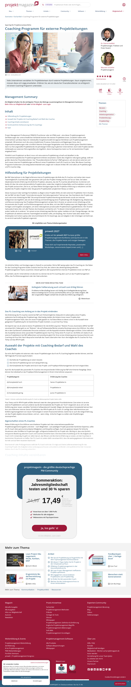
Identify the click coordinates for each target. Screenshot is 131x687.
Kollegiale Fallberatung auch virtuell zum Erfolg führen (57, 287)
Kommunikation (27, 589)
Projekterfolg (104, 121)
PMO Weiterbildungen (13, 651)
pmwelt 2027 (52, 231)
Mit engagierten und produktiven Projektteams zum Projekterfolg (63, 576)
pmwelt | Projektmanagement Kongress (19, 656)
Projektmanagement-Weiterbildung (18, 643)
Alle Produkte (51, 643)
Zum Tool (113, 566)
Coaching (102, 111)
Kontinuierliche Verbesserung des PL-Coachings (24, 125)
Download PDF (120, 90)
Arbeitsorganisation (106, 114)
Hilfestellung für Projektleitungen (19, 116)
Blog (88, 610)
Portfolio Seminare (12, 653)
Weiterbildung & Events (15, 638)
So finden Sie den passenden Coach (63, 579)
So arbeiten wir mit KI (95, 659)
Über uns (91, 638)
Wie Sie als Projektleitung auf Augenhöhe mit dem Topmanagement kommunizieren (67, 559)
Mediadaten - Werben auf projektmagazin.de (103, 651)
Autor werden (92, 653)
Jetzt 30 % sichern (120, 684)
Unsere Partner (92, 661)
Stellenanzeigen (93, 615)
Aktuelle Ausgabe (11, 607)
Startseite (8, 17)
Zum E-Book (32, 566)
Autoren (8, 615)
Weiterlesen (85, 299)
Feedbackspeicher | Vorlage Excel (114, 556)
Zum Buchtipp (115, 584)
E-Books (49, 612)
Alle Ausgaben (10, 610)
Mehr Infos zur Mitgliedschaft (15, 104)
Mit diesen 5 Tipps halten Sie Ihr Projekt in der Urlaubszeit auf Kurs (66, 563)
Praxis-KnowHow (53, 602)
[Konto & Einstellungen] (124, 4)
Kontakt (90, 646)
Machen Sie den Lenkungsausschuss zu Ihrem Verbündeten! (65, 582)
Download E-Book (109, 90)
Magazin (8, 602)
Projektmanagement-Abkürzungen (58, 628)
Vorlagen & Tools (52, 615)
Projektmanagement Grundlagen (58, 633)
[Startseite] (22, 4)
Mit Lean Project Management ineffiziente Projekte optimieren (66, 571)
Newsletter (9, 617)
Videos (89, 612)
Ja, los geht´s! (49, 528)
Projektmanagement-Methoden (57, 610)
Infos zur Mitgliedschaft (13, 612)
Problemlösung (104, 118)
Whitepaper (50, 620)
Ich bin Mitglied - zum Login (41, 104)
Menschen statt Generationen (115, 575)
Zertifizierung (10, 646)
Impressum (91, 664)
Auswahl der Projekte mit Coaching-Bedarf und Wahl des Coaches (31, 119)
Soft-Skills (49, 630)
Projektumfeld (43, 589)
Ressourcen (56, 589)
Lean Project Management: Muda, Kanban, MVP (33, 557)
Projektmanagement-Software (59, 638)
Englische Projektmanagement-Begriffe (60, 625)
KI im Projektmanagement (14, 648)
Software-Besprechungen (55, 646)
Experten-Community (96, 602)
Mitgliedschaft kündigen (96, 648)
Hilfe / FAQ (91, 643)
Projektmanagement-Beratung (98, 607)
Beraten (102, 108)
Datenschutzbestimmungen (39, 662)
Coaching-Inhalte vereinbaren (18, 122)
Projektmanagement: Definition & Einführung (62, 623)
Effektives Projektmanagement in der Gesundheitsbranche (64, 567)
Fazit (9, 128)
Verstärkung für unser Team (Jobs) (99, 656)
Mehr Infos (84, 255)
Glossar (49, 617)
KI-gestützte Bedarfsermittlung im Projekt (33, 576)
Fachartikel (18, 17)
